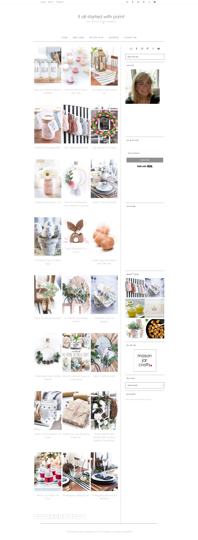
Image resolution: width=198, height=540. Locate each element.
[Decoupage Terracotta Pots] (135, 329)
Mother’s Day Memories (48, 147)
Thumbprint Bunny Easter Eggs (48, 262)
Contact (60, 2)
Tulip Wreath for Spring (104, 147)
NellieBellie (128, 532)
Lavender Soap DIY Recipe (104, 320)
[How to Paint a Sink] (154, 309)
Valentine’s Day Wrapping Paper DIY (76, 436)
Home (43, 2)
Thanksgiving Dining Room (76, 495)
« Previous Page (41, 516)
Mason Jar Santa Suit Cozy (48, 497)
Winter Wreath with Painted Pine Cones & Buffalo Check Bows (104, 437)
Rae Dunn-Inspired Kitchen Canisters (47, 91)
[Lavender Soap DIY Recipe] (154, 288)
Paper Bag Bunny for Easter (76, 250)
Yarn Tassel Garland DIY (76, 147)
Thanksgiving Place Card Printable (104, 497)
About (51, 2)
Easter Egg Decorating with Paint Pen (104, 262)
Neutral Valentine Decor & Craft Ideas (76, 378)
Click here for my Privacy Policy (138, 399)
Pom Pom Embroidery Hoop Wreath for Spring (76, 204)
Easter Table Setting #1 (104, 202)
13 (70, 516)
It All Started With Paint (99, 19)
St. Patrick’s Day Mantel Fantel (76, 320)
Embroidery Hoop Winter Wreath (48, 378)
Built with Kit (145, 166)
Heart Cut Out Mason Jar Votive (48, 436)
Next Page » (79, 516)
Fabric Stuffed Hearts (104, 376)
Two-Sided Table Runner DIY (104, 91)
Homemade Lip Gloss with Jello (76, 91)
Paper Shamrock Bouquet (47, 318)
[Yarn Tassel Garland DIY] (135, 288)
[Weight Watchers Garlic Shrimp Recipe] (154, 329)
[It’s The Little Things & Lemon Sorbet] (135, 309)
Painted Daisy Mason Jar (47, 202)
